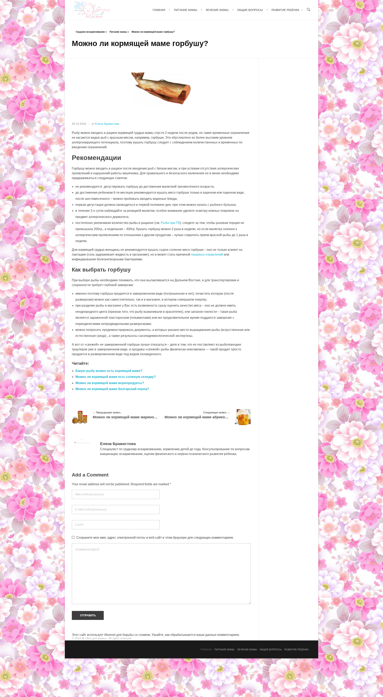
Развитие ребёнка (296, 649)
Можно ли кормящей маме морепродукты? (109, 383)
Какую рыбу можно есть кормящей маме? (108, 371)
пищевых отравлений (207, 254)
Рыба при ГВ (170, 222)
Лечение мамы (247, 649)
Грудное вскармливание (90, 31)
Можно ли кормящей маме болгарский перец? (112, 389)
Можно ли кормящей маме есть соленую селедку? (115, 376)
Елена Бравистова (107, 123)
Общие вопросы (271, 649)
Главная (206, 649)
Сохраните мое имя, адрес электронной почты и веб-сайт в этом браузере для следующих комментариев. (155, 537)
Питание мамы (118, 31)
